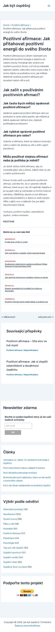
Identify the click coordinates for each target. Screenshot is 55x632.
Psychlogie (8, 543)
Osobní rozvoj (10, 519)
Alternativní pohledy (13, 509)
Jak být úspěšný (16, 6)
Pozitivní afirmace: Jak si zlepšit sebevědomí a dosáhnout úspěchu (27, 365)
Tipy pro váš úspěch (13, 547)
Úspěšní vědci (10, 562)
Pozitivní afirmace (14, 350)
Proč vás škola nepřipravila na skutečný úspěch (26, 485)
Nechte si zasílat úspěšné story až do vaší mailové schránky (28, 418)
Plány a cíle (8, 524)
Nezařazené (9, 514)
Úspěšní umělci (10, 557)
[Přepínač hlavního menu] (49, 6)
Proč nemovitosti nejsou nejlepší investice (24, 468)
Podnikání (8, 528)
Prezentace (8, 538)
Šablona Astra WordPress (27, 625)
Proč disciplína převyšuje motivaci (20, 472)
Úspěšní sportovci (12, 552)
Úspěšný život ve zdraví (15, 567)
